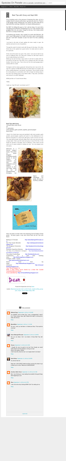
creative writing (35, 289)
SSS (33, 290)
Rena (12, 382)
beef (22, 289)
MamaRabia (14, 324)
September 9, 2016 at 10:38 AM (25, 312)
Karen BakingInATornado (17, 334)
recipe (19, 290)
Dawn (32, 286)
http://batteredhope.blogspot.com (25, 263)
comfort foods (27, 289)
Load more (24, 413)
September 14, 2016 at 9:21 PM (21, 382)
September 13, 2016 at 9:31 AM (29, 372)
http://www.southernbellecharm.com (19, 260)
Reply (12, 319)
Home (11, 6)
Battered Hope (14, 312)
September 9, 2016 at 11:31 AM (24, 324)
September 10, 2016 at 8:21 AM (22, 345)
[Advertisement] (52, 38)
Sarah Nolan (14, 358)
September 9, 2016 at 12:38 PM (31, 334)
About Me (16, 6)
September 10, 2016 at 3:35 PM (24, 358)
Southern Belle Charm (16, 372)
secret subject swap (27, 290)
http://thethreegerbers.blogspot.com (23, 257)
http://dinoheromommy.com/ (33, 249)
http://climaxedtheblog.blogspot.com (28, 273)
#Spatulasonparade (16, 289)
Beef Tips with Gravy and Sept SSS (25, 15)
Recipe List (22, 6)
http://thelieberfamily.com (32, 254)
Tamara (12, 345)
